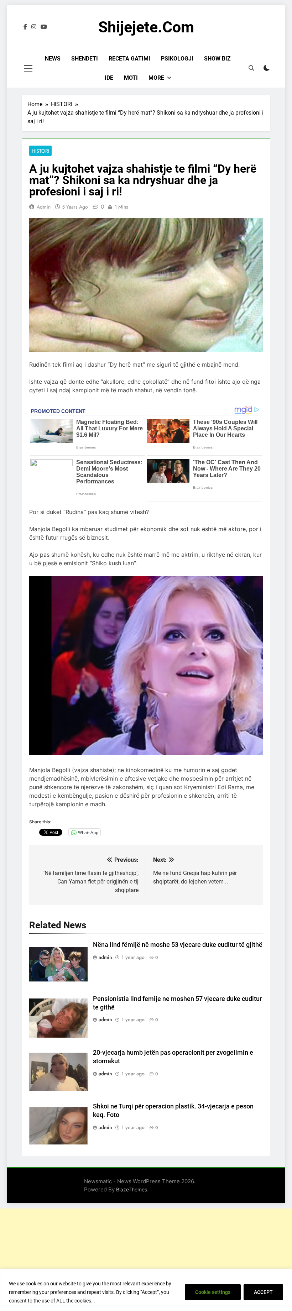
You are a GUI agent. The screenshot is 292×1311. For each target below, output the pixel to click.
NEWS (53, 58)
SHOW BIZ (217, 58)
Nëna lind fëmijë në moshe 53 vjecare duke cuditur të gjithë (177, 944)
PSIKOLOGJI (177, 58)
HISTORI (40, 150)
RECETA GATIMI (129, 58)
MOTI (131, 77)
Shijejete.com (146, 27)
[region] (146, 1290)
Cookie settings (212, 1292)
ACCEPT (263, 1292)
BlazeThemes (131, 1189)
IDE (109, 77)
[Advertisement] (146, 1258)
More (156, 77)
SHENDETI (84, 58)
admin (44, 206)
